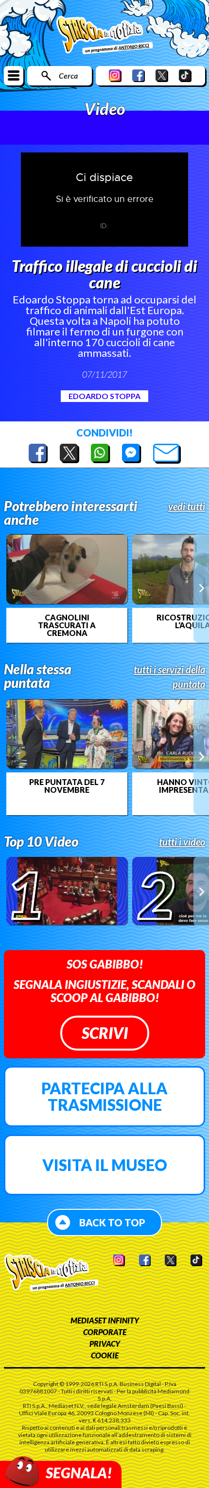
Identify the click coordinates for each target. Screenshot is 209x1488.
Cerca (68, 75)
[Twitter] (162, 75)
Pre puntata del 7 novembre (66, 786)
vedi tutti (186, 506)
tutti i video (182, 842)
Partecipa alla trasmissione (104, 1096)
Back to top (112, 1222)
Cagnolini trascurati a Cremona (67, 625)
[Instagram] (115, 75)
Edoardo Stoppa (104, 396)
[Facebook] (138, 75)
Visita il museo (104, 1164)
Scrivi (105, 1032)
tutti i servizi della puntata (169, 677)
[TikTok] (185, 75)
